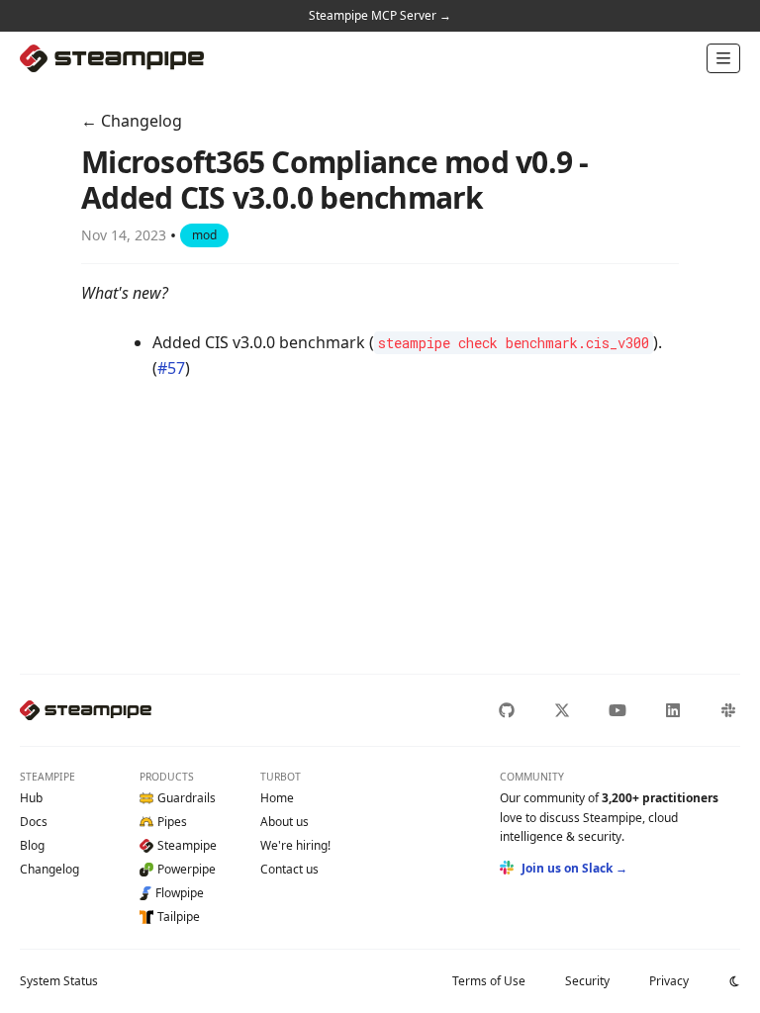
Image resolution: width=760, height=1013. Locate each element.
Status (59, 980)
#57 (171, 368)
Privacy (669, 980)
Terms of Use (488, 980)
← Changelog (131, 121)
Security (587, 980)
